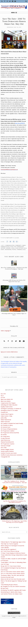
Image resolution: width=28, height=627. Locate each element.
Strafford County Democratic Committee (11, 455)
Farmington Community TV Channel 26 (11, 408)
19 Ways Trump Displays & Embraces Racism (13, 553)
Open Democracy (5, 440)
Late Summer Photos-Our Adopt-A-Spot (11, 594)
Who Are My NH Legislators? (8, 549)
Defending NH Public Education (9, 405)
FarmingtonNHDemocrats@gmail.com (9, 169)
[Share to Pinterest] (13, 241)
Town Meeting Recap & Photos (9, 584)
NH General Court (5, 427)
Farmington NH (5, 246)
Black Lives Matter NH (7, 399)
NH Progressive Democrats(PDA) (10, 432)
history (3, 248)
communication (9, 245)
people (14, 249)
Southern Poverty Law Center (9, 453)
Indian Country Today (6, 416)
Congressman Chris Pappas (8, 403)
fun (15, 246)
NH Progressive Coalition (7, 431)
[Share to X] (10, 241)
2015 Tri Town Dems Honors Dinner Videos (12, 571)
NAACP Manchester (6, 419)
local (13, 248)
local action (19, 248)
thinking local (21, 249)
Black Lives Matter (6, 401)
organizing (8, 249)
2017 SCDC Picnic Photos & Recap (10, 551)
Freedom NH (4, 412)
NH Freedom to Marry (7, 425)
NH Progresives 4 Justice (7, 444)
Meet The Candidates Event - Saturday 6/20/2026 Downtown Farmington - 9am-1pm (15, 481)
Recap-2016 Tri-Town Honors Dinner (11, 566)
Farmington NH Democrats (11, 615)
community (18, 245)
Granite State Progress (7, 414)
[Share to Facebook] (7, 241)
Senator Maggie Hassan (7, 449)
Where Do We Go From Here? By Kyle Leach (13, 579)
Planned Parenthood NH (7, 442)
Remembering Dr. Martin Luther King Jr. (11, 592)
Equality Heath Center (7, 406)
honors (8, 248)
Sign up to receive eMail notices (9, 352)
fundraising (20, 246)
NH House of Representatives (9, 429)
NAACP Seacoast (5, 421)
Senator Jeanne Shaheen (7, 451)
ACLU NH (3, 393)
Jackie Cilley (4, 418)
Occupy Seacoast (5, 438)
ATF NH (3, 397)
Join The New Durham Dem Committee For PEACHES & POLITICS (14, 501)
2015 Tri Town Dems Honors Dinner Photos (13, 573)
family (24, 245)
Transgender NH (5, 457)
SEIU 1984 (3, 447)
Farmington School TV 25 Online (9, 410)
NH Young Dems (5, 436)
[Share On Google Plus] (17, 241)
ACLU (2, 395)
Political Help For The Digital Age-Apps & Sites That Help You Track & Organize (14, 521)
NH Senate (4, 434)
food (11, 246)
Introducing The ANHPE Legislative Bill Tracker (13, 590)
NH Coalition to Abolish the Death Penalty (12, 423)
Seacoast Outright (5, 445)
